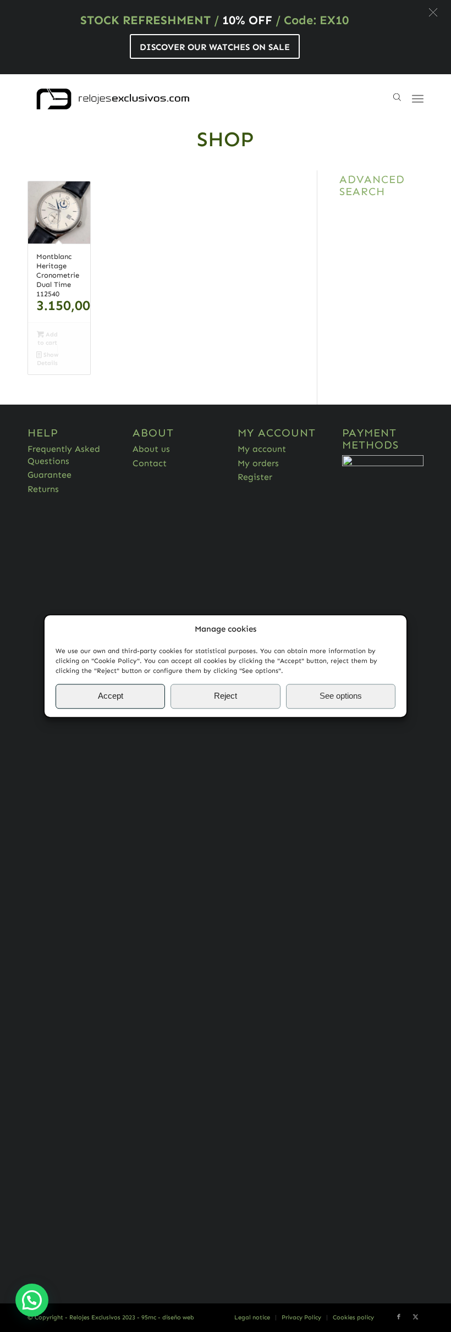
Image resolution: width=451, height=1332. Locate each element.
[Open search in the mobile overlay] (397, 99)
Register (255, 477)
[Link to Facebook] (399, 1317)
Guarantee (50, 474)
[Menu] (418, 99)
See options (341, 696)
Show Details (47, 359)
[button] (433, 12)
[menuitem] (252, 1317)
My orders (258, 463)
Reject (225, 696)
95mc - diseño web (167, 1317)
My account (262, 449)
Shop (225, 139)
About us (151, 449)
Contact (150, 463)
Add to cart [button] (47, 338)
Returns (43, 489)
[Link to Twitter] (415, 1317)
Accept (110, 696)
